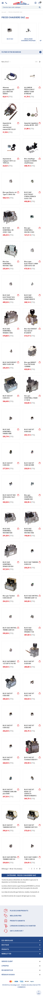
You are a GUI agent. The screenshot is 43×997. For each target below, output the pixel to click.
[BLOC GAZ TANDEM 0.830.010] (32, 551)
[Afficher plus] (39, 228)
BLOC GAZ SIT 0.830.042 (8, 758)
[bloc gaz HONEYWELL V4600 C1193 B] (32, 384)
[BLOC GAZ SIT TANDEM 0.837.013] (32, 814)
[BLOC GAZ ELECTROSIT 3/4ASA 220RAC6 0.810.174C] (32, 181)
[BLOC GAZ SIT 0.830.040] (32, 714)
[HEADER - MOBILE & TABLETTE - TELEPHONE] (7, 3)
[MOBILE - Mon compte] (35, 3)
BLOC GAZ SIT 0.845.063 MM (29, 464)
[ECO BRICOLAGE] (21, 3)
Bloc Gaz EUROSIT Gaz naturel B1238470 (30, 331)
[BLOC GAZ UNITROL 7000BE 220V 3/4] (11, 616)
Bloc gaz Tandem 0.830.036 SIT (9, 597)
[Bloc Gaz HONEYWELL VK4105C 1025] (11, 250)
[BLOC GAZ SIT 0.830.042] (11, 746)
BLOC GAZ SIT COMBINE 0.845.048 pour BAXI (9, 791)
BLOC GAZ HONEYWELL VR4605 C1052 (8, 331)
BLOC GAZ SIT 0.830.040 (29, 726)
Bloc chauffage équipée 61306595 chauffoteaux (30, 161)
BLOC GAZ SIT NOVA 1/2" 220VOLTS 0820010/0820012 (30, 793)
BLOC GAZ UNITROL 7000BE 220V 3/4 (10, 629)
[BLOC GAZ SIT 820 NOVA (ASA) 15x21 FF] (11, 484)
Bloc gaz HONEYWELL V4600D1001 (28, 497)
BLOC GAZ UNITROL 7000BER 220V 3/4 (10, 858)
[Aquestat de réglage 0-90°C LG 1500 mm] (11, 147)
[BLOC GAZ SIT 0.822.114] (32, 682)
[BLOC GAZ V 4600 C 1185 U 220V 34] (32, 846)
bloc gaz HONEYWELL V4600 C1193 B (30, 398)
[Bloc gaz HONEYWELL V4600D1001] (32, 484)
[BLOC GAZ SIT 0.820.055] (11, 682)
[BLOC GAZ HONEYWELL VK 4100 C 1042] (11, 217)
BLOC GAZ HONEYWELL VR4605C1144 (29, 630)
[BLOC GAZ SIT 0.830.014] (11, 384)
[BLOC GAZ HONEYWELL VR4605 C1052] (11, 317)
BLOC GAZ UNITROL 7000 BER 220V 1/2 (31, 597)
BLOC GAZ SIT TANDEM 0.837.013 (30, 826)
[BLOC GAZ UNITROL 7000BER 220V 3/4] (11, 846)
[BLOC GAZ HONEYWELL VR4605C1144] (32, 616)
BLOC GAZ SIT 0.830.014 (8, 397)
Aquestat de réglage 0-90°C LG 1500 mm (9, 161)
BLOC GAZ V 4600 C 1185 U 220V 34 (31, 858)
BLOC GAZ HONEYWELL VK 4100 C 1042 (8, 230)
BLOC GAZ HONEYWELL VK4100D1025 (7, 531)
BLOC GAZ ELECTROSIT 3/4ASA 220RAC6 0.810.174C (30, 195)
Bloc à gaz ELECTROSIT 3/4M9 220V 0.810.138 (31, 263)
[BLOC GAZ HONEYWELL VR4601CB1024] (11, 551)
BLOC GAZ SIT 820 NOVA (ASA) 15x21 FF (9, 497)
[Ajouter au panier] (18, 87)
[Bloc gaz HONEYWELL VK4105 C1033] (32, 217)
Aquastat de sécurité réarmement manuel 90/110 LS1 (9, 126)
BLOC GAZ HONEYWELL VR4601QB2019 (29, 297)
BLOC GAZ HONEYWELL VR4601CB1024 (8, 564)
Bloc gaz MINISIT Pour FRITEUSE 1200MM (30, 364)
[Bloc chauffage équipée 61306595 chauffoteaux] (32, 147)
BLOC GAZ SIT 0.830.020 (29, 430)
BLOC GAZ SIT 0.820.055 (8, 694)
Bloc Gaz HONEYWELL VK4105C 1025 (8, 263)
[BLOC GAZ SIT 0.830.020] (32, 418)
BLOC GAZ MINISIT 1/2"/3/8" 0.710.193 (9, 662)
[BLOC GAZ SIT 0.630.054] (32, 650)
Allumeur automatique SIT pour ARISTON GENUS (8, 91)
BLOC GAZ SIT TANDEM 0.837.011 (9, 826)
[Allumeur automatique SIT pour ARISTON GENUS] (11, 76)
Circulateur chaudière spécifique (28, 39)
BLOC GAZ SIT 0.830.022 (8, 726)
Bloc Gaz (10, 39)
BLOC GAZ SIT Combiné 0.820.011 (30, 758)
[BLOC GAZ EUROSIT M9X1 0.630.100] (11, 351)
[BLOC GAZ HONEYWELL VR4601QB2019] (32, 284)
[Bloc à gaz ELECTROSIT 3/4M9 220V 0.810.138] (32, 250)
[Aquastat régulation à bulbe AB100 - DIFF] (32, 112)
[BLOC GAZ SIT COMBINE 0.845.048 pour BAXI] (11, 778)
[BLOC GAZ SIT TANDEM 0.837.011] (11, 814)
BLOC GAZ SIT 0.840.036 (8, 464)
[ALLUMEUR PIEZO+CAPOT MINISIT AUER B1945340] (32, 76)
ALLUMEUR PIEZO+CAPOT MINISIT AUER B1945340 (29, 91)
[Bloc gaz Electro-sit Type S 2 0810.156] (11, 181)
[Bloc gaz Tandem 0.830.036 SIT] (11, 584)
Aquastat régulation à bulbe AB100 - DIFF (31, 124)
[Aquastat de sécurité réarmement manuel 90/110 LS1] (11, 112)
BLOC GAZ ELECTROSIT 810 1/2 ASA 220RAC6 (9, 297)
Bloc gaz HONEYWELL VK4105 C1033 (29, 230)
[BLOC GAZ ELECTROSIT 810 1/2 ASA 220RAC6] (11, 284)
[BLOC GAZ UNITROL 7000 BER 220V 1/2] (32, 584)
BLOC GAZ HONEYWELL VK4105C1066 (29, 531)
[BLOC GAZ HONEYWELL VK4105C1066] (32, 517)
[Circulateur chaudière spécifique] (28, 30)
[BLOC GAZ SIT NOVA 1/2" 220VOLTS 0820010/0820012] (32, 778)
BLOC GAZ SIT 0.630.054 (29, 662)
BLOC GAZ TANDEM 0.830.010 (31, 563)
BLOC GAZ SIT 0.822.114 (29, 694)
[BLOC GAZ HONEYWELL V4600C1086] (11, 418)
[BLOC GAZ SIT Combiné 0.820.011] (32, 746)
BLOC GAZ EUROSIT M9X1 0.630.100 (9, 363)
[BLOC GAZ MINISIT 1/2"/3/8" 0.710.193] (11, 650)
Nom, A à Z (5, 62)
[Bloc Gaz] (10, 30)
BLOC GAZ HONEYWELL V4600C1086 (7, 431)
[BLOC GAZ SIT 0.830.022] (11, 714)
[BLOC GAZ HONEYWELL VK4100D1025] (11, 517)
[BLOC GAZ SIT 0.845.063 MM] (32, 452)
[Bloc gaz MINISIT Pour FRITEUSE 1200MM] (32, 351)
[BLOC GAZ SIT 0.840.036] (11, 452)
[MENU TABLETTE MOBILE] (3, 3)
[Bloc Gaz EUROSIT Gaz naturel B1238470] (32, 317)
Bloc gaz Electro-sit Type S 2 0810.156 (9, 193)
